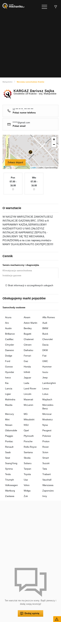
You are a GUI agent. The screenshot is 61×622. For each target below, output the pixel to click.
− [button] (54, 144)
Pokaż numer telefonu (24, 113)
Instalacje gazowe (12, 275)
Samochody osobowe (14, 307)
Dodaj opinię (32, 613)
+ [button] (54, 139)
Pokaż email (19, 126)
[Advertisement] (30, 45)
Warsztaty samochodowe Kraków (30, 82)
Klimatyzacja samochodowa (17, 270)
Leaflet (33, 168)
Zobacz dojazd (15, 162)
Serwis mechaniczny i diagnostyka (21, 265)
